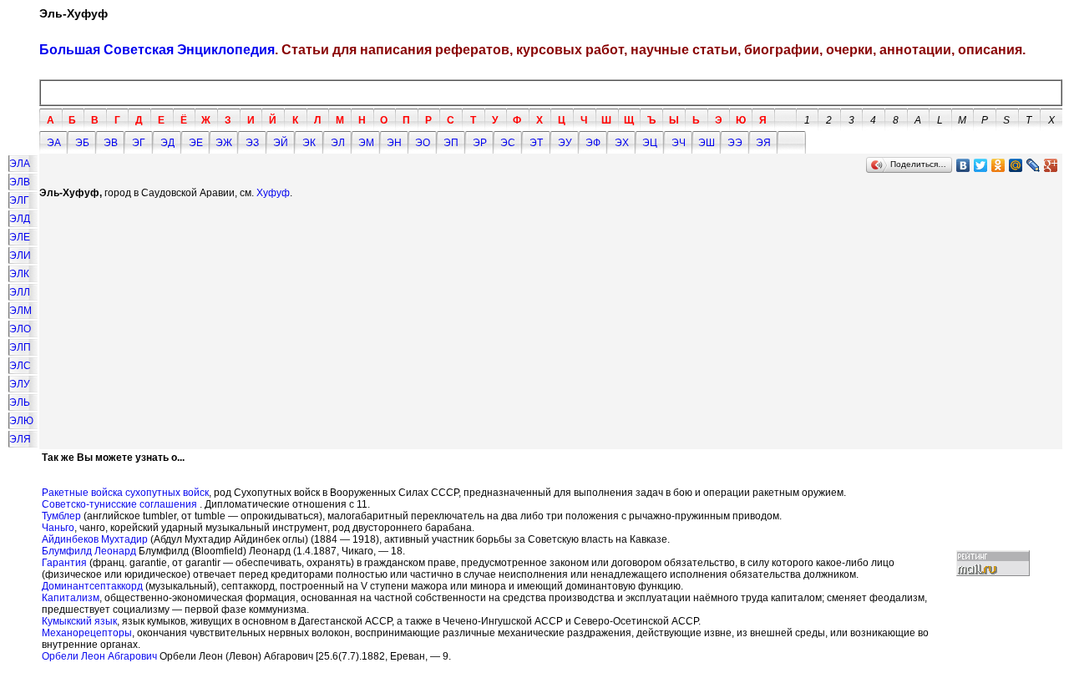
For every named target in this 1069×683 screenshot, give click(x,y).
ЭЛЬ (19, 402)
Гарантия (64, 563)
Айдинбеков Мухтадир (95, 539)
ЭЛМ (20, 310)
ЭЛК (19, 274)
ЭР (480, 143)
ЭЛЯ (20, 439)
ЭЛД (19, 219)
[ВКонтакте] (963, 165)
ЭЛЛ (19, 292)
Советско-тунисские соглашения (119, 504)
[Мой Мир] (1016, 165)
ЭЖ (223, 143)
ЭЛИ (20, 255)
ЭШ (706, 143)
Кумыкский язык (79, 621)
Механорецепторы (87, 633)
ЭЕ (196, 143)
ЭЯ (763, 143)
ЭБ (82, 143)
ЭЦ (649, 143)
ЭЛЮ (21, 421)
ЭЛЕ (19, 237)
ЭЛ (338, 143)
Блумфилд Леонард (89, 551)
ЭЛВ (19, 182)
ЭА (54, 143)
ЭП (451, 143)
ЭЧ (678, 143)
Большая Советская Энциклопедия (157, 50)
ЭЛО (20, 329)
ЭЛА (19, 163)
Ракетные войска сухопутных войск (125, 492)
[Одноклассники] (998, 165)
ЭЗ (252, 143)
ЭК (309, 143)
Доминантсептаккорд (92, 586)
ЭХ (622, 143)
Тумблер (61, 516)
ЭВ (111, 143)
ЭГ (138, 143)
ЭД (167, 143)
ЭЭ (734, 143)
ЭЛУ (19, 384)
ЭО (422, 143)
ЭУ (565, 143)
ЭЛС (20, 366)
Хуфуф (273, 193)
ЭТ (536, 143)
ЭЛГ (19, 200)
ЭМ (366, 143)
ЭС (507, 143)
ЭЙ (280, 143)
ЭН (394, 143)
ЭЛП (20, 347)
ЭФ (592, 143)
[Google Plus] (1051, 165)
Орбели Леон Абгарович (99, 656)
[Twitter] (981, 165)
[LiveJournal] (1033, 165)
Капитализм (70, 598)
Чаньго (58, 528)
